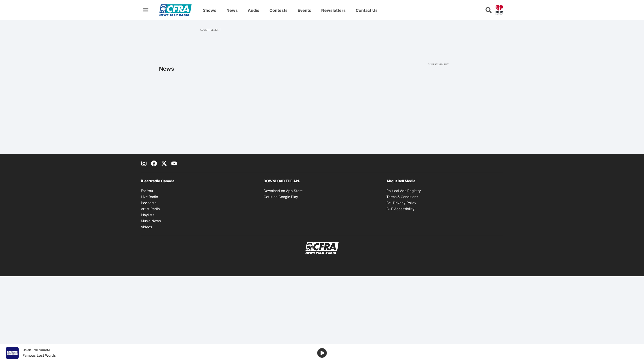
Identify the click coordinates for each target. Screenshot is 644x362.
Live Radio (149, 197)
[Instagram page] (144, 163)
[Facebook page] (154, 163)
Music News (151, 221)
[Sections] (146, 10)
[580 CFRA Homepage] (175, 10)
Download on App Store (283, 191)
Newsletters (333, 10)
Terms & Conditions (402, 197)
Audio (253, 10)
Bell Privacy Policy (401, 203)
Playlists (147, 215)
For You (147, 191)
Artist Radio (150, 209)
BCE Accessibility (400, 209)
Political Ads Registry (403, 191)
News (232, 10)
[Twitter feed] (164, 163)
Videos (146, 227)
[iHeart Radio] (499, 9)
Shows (209, 10)
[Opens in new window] (12, 353)
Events (304, 10)
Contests (278, 10)
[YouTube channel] (174, 163)
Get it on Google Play (281, 197)
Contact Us (367, 10)
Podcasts (148, 203)
